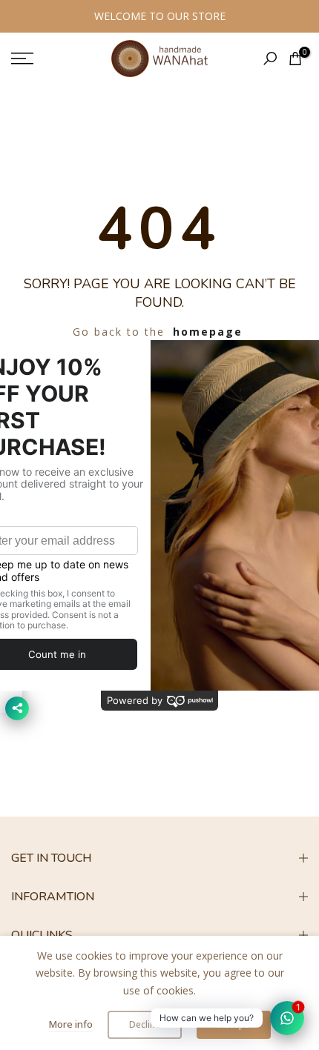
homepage (208, 332)
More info (71, 1024)
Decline (144, 1024)
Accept (233, 1024)
